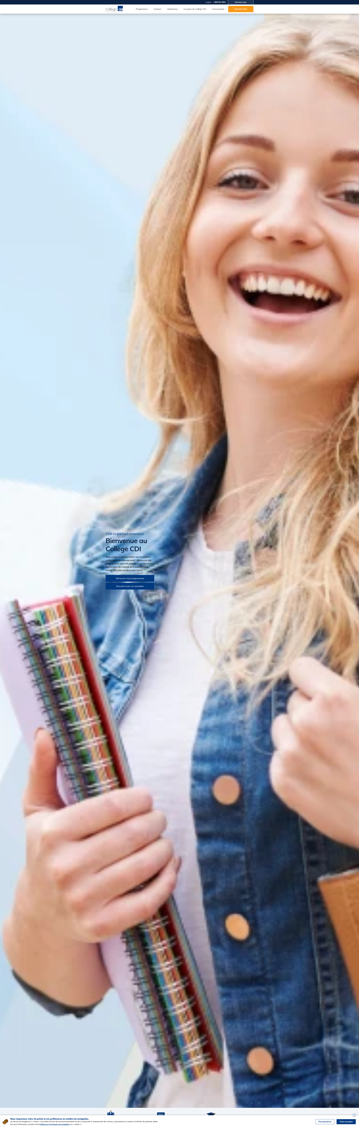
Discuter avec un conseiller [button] (130, 586)
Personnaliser (325, 1121)
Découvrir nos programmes (130, 578)
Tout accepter (346, 1121)
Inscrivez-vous (240, 2)
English (208, 2)
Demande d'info (241, 9)
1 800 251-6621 (219, 2)
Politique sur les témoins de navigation (54, 1124)
